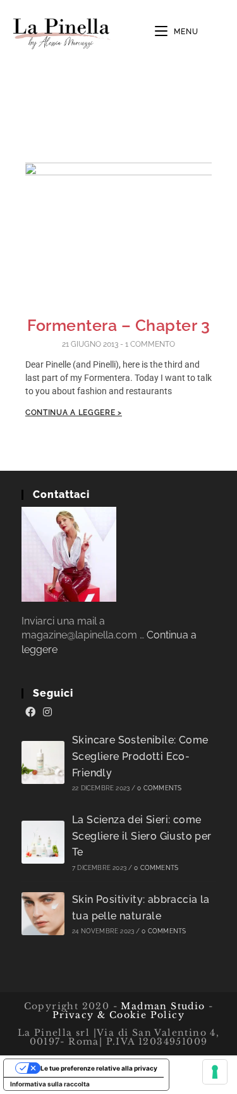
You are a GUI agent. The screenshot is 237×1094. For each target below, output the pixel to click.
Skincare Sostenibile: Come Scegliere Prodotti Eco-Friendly (140, 756)
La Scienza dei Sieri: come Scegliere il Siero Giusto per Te (142, 836)
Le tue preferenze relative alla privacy (98, 1068)
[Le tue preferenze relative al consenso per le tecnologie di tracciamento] (215, 1072)
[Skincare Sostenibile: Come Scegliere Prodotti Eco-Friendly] (42, 762)
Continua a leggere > (73, 412)
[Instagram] (47, 712)
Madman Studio (161, 1006)
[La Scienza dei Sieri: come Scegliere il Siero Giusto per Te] (42, 842)
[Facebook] (30, 712)
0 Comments (159, 788)
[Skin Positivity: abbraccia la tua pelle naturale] (42, 913)
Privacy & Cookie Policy (118, 1015)
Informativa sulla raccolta (50, 1084)
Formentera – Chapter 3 (118, 325)
